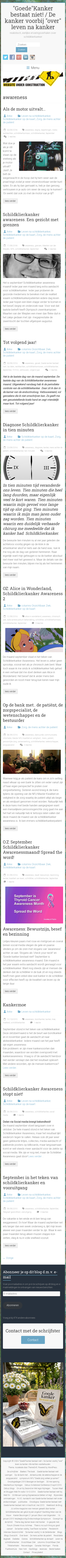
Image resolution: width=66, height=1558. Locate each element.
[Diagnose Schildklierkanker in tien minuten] (32, 457)
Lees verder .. (36, 1156)
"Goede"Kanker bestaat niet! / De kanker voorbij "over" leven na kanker (33, 17)
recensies (43, 1549)
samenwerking (24, 741)
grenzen (38, 246)
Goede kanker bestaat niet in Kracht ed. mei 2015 (24, 1505)
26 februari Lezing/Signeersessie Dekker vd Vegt (32, 1495)
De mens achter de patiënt (41, 1535)
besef (37, 875)
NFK (12, 249)
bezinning (54, 875)
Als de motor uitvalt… (24, 109)
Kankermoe (14, 1004)
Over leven (24, 1535)
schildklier (39, 620)
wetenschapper (52, 741)
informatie (7, 738)
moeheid (6, 1023)
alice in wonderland (33, 616)
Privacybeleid (37, 1552)
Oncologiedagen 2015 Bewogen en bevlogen (26, 1482)
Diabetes (16, 1539)
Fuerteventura (11, 1549)
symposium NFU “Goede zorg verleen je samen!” (39, 1478)
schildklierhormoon (22, 133)
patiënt (50, 738)
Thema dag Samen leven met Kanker (30, 1522)
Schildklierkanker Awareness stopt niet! (33, 1091)
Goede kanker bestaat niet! (48, 1472)
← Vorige (8, 1257)
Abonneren (13, 1305)
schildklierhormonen (34, 367)
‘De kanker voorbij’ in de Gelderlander (40, 1532)
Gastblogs (33, 1549)
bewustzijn (44, 875)
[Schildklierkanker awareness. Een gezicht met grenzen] (32, 255)
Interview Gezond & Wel (13, 1532)
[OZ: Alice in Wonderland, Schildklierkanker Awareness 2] (34, 629)
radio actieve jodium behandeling (20, 620)
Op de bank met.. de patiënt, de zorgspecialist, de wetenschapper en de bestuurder (33, 712)
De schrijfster (12, 1472)
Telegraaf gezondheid (11, 1212)
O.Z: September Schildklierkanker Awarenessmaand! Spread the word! (32, 849)
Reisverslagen (27, 1546)
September (50, 133)
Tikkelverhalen (13, 1546)
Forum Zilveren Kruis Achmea (19, 1525)
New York (23, 1549)
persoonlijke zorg (10, 741)
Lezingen (8, 1475)
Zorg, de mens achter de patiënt (32, 438)
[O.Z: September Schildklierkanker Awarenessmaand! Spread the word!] (34, 888)
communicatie (51, 735)
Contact (33, 1340)
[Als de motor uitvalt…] (41, 143)
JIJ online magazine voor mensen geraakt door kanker (33, 1509)
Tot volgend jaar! (19, 342)
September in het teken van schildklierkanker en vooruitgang (30, 1182)
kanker (46, 447)
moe (53, 1019)
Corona (25, 1539)
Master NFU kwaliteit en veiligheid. (26, 738)
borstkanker (40, 1019)
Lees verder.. (10, 1067)
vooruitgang (26, 1212)
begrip (37, 130)
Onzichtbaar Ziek (28, 1542)
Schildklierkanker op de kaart (19, 119)
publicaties (22, 1502)
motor (54, 130)
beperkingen (46, 130)
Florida (55, 1546)
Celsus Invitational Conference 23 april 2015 (43, 1485)
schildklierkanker (38, 133)
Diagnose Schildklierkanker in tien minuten (31, 427)
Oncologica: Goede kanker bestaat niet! (45, 1502)
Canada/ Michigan (42, 1546)
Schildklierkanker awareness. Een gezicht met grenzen (30, 219)
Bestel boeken (54, 1549)
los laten (10, 367)
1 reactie (10, 882)
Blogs (59, 1532)
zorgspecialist (8, 745)
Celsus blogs (9, 1488)
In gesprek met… (53, 1522)
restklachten (8, 133)
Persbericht (53, 1529)
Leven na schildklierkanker (35, 115)
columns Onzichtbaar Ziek (36, 349)
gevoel (37, 363)
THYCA (15, 370)
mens (44, 738)
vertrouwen (24, 370)
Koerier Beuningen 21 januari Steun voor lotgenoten (34, 1515)
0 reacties (39, 623)
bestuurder (39, 735)
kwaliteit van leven (16, 878)
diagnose (38, 447)
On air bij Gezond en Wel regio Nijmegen (33, 1488)
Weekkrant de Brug (54, 1505)
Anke (9, 115)
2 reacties (11, 137)
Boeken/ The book (27, 1472)
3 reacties (48, 451)
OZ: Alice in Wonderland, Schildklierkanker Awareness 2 (33, 593)
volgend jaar (35, 370)
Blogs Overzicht (10, 1535)
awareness (29, 130)
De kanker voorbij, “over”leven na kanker (31, 1529)
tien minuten (29, 451)
